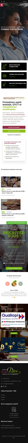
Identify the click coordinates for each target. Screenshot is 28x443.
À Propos (3, 395)
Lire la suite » (14, 333)
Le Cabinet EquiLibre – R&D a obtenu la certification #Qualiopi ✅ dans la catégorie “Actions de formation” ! (14, 329)
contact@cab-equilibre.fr (8, 383)
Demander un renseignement (14, 134)
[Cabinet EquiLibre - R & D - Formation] (5, 5)
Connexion (25, 1)
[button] (1, 5)
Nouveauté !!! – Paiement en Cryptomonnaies (14, 353)
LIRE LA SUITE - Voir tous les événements (16, 222)
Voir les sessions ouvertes (14, 131)
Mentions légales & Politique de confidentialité (11, 427)
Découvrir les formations (14, 127)
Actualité (3, 397)
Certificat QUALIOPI (14, 413)
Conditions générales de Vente (7, 425)
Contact (2, 399)
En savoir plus (12, 69)
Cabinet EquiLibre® (21, 436)
